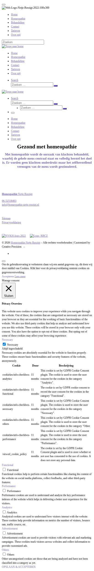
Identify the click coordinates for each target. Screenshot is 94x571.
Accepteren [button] (8, 276)
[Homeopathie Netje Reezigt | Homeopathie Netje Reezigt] (13, 46)
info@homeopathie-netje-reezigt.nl (20, 204)
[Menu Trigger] (3, 4)
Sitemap (6, 218)
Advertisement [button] (10, 528)
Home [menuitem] (14, 14)
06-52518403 (9, 200)
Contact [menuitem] (15, 26)
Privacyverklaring (11, 222)
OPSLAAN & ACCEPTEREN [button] (19, 567)
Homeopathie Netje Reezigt (25, 242)
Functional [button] (7, 465)
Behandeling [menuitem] (17, 22)
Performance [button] (9, 486)
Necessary (12, 344)
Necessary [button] (7, 339)
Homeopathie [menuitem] (18, 18)
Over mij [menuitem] (16, 34)
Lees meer (20, 276)
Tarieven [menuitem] (15, 30)
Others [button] (5, 549)
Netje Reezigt (17, 194)
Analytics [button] (7, 507)
